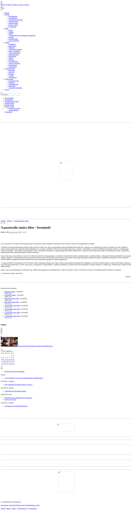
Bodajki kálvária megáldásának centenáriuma (18, 398)
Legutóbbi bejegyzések (16, 20)
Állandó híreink (13, 21)
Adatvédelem (13, 67)
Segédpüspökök (13, 84)
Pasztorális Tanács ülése (12, 298)
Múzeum (11, 74)
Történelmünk (9, 79)
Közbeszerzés (13, 65)
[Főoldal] (1, 3)
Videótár (11, 32)
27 (8, 364)
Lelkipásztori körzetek (15, 49)
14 (10, 359)
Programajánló (13, 16)
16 (13, 359)
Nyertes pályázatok (14, 63)
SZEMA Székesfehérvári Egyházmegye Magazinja (22, 34)
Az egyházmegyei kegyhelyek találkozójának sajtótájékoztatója (24, 378)
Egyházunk (12, 44)
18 (4, 362)
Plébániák (11, 48)
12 (6, 359)
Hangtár (11, 37)
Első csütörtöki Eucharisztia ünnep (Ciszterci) (18, 384)
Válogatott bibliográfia (15, 88)
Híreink (7, 13)
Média (7, 28)
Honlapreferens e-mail (32, 505)
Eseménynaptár (13, 23)
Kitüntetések (12, 56)
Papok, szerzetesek (14, 51)
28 (10, 364)
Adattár (7, 42)
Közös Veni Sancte (10, 399)
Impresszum (4, 505)
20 (8, 362)
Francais (20, 5)
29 (11, 364)
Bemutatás (12, 70)
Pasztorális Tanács (10, 295)
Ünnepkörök (12, 27)
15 (11, 359)
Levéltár (11, 75)
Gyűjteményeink (10, 68)
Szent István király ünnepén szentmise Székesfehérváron (35, 346)
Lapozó (7, 89)
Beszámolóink (13, 18)
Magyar (3, 5)
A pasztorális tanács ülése (21, 221)
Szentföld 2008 (13, 39)
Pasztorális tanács (10, 291)
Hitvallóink (12, 86)
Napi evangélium (14, 41)
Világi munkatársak (14, 53)
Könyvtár (11, 72)
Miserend (11, 60)
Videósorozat (13, 77)
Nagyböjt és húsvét (14, 108)
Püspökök (12, 82)
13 (8, 359)
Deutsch (14, 5)
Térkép (11, 58)
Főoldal (3, 221)
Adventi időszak (13, 110)
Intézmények (12, 46)
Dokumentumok (13, 55)
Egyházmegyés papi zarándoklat (14, 371)
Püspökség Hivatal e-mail (17, 505)
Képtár (11, 30)
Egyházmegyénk (14, 81)
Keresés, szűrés (13, 25)
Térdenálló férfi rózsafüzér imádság (15, 391)
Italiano (27, 5)
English (9, 5)
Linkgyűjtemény (14, 61)
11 (4, 359)
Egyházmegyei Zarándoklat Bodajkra (16, 406)
